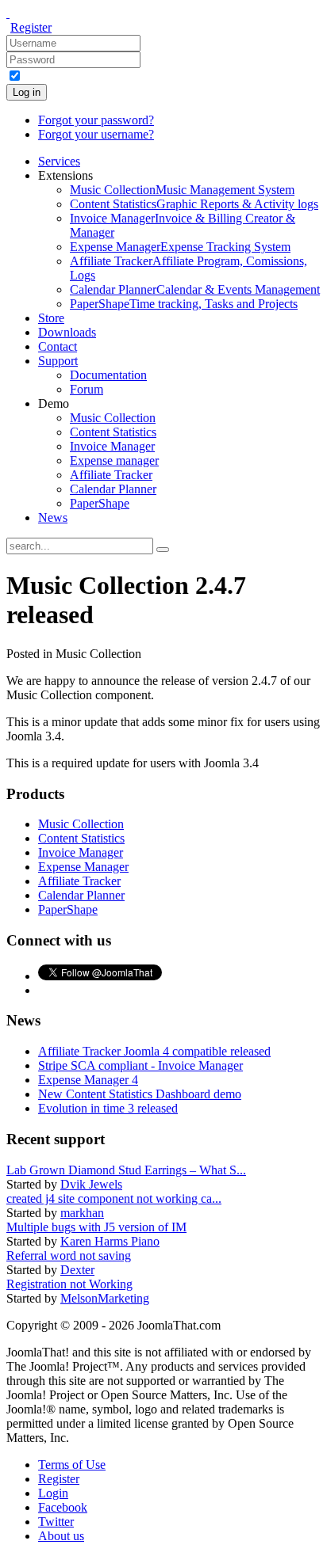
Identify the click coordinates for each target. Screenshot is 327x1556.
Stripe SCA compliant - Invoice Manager (140, 1065)
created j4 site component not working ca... (113, 1198)
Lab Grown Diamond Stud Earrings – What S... (126, 1170)
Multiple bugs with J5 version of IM (96, 1227)
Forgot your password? (96, 120)
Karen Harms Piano (110, 1241)
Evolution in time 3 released (108, 1108)
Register (31, 27)
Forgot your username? (96, 134)
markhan (82, 1212)
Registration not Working (69, 1284)
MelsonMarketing (104, 1298)
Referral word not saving (68, 1255)
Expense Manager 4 (88, 1079)
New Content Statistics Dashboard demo (139, 1094)
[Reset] (162, 549)
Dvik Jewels (91, 1184)
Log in (26, 92)
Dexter (77, 1269)
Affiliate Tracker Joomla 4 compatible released (154, 1051)
